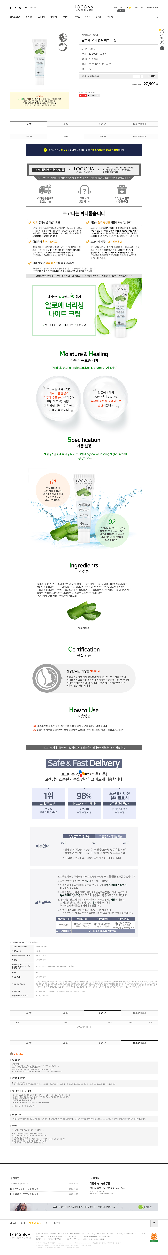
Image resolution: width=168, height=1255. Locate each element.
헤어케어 (53, 17)
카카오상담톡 (162, 37)
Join (121, 7)
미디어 (87, 17)
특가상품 (29, 17)
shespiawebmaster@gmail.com (101, 1236)
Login (115, 7)
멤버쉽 (98, 17)
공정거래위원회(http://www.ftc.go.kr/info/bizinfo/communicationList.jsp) (71, 1243)
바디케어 (66, 17)
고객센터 (57, 1223)
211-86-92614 (143, 1233)
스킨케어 (41, 17)
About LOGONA (152, 7)
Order (136, 7)
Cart (128, 7)
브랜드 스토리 (15, 17)
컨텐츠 (77, 17)
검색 (156, 17)
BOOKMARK (31, 8)
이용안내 (47, 1223)
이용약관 (23, 1223)
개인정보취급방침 (35, 1223)
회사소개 (13, 1223)
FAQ (142, 7)
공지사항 (110, 17)
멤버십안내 (162, 42)
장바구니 (162, 31)
